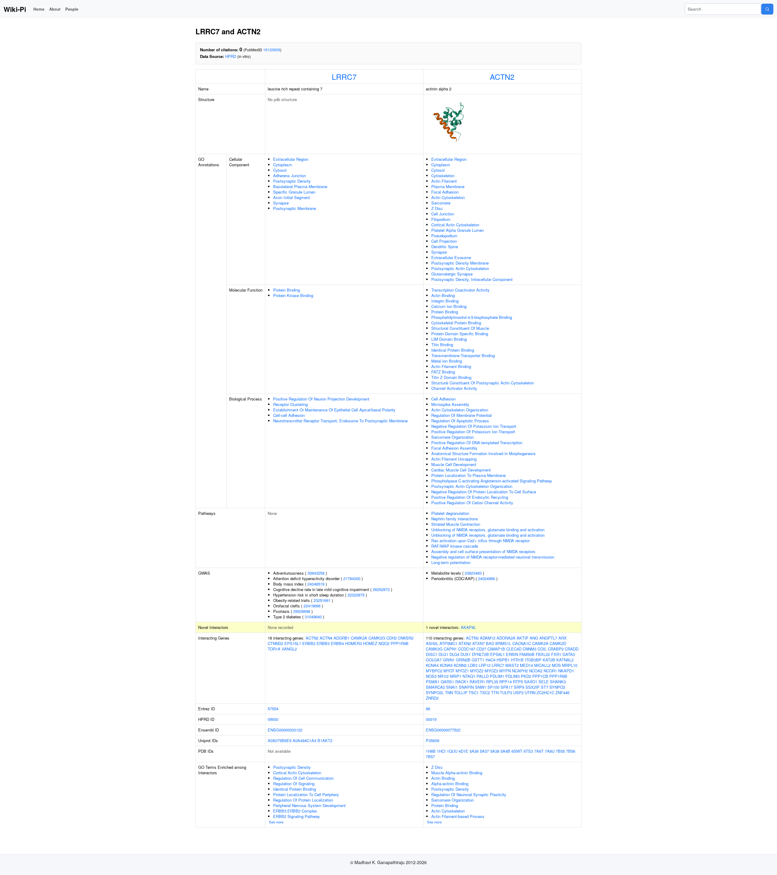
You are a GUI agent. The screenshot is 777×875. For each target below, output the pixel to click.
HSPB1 (503, 660)
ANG (534, 638)
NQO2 (383, 643)
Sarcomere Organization (452, 437)
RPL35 (492, 681)
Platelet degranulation (450, 513)
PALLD (483, 676)
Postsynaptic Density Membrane (460, 263)
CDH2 (391, 638)
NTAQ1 (469, 676)
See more (276, 821)
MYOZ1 (462, 671)
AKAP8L (468, 627)
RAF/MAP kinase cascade (454, 546)
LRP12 (484, 665)
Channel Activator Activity (454, 388)
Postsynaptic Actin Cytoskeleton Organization (471, 486)
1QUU (452, 751)
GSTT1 (478, 660)
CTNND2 (275, 643)
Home (38, 9)
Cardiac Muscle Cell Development (461, 470)
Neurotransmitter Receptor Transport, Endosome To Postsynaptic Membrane (340, 421)
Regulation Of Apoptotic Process (460, 421)
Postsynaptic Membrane (294, 208)
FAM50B (526, 654)
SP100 (493, 687)
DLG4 (454, 654)
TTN (495, 692)
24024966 (486, 578)
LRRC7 (344, 76)
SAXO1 (530, 681)
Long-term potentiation (450, 562)
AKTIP (522, 638)
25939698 (301, 611)
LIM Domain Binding (449, 339)
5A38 (494, 751)
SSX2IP (532, 687)
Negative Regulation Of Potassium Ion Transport (473, 426)
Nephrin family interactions (454, 519)
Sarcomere (440, 203)
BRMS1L (503, 643)
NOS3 (431, 676)
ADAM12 (487, 638)
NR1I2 (443, 676)
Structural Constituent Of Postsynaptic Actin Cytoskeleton (482, 383)
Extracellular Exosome (451, 257)
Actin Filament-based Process (457, 816)
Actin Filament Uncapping (454, 459)
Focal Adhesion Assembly (454, 448)
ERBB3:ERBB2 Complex (295, 811)
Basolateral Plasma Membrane (300, 186)
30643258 (315, 573)
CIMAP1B (496, 649)
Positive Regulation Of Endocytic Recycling (469, 497)
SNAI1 (452, 687)
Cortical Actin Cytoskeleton (455, 225)
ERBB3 (323, 643)
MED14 (526, 665)
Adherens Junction (289, 175)
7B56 (570, 751)
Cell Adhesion (443, 399)
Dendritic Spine (444, 246)
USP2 (518, 692)
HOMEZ (370, 643)
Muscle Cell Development (453, 464)
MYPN (505, 671)
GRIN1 (449, 660)
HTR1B (517, 660)
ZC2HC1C (545, 692)
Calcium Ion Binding (449, 306)
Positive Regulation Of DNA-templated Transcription (476, 442)
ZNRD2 (432, 698)
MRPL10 (569, 665)
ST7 (544, 687)
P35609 (432, 740)
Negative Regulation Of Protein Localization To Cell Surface (483, 492)
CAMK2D (558, 643)
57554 (273, 708)
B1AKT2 (324, 740)
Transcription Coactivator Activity (460, 290)
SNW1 (480, 687)
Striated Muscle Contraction (455, 524)
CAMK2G (376, 638)
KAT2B (549, 660)
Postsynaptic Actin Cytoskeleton (460, 268)
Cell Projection (444, 241)
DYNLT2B (480, 654)
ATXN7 (478, 643)
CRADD (572, 649)
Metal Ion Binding (446, 361)
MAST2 (512, 665)
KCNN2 (460, 665)
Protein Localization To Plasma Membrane (468, 475)
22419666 (312, 606)
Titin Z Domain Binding (451, 377)
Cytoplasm (282, 164)
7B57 (430, 756)
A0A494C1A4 (304, 740)
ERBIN (512, 654)
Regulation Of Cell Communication (303, 778)
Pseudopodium (444, 235)
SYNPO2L (435, 692)
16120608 (271, 49)
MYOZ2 (477, 671)
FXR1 (556, 654)
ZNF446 (562, 692)
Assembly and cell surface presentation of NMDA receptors (483, 551)
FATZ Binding (443, 372)
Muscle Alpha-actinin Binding (456, 772)
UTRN (530, 692)
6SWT (516, 751)
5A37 (484, 751)
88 (428, 708)
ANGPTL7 (548, 638)
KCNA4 (432, 665)
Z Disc (437, 208)
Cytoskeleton (442, 175)
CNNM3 (529, 649)
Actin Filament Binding (451, 366)
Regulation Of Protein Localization (303, 800)
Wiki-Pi (15, 9)
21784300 (351, 578)
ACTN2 (502, 76)
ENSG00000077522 (443, 730)
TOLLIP (460, 692)
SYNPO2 (557, 687)
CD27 (481, 649)
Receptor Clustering (290, 404)
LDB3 (472, 665)
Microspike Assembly (450, 404)
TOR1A (274, 649)
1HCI (441, 751)
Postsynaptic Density (292, 181)
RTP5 (518, 681)
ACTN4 (326, 638)
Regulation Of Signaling (293, 783)
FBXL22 (543, 654)
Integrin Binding (445, 301)
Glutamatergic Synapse (452, 274)
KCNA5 (446, 665)
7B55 (560, 751)
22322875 (356, 595)
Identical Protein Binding (452, 350)
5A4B (505, 751)
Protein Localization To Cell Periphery (306, 794)
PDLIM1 (497, 676)
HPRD (230, 56)
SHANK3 (558, 681)
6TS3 (528, 751)
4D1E (463, 751)
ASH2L (432, 643)
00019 (431, 719)
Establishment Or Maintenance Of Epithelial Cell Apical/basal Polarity (334, 410)
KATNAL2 (565, 660)
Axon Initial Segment (291, 197)
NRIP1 (455, 676)
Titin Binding (442, 344)
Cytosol (280, 170)
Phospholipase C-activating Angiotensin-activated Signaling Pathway (491, 481)
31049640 (313, 617)
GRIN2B (463, 660)
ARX (562, 638)
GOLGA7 (434, 660)
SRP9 (519, 687)
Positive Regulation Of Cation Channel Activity (472, 502)
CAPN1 (450, 649)
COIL (542, 649)
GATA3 (568, 654)
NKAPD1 (566, 671)
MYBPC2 (434, 671)
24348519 (315, 584)
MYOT (448, 671)
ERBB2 (308, 643)
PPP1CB (540, 676)
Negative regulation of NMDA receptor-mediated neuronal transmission (492, 557)
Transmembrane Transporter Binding (463, 355)
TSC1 (474, 692)
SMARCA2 (435, 687)
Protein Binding (286, 290)
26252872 (381, 589)
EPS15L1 (292, 643)
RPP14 (505, 681)
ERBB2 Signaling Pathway (296, 816)
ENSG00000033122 (285, 730)
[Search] (767, 9)
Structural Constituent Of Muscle (460, 328)
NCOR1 (550, 671)
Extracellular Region (290, 159)
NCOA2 (535, 671)
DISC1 (431, 654)
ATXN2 (465, 643)
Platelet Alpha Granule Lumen (457, 230)
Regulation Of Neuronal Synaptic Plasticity (468, 794)
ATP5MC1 (448, 643)
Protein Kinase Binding (293, 295)
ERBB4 (337, 643)
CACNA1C (521, 643)
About (54, 9)
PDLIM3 (512, 676)
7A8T (539, 751)
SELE (543, 681)
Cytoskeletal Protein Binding (456, 323)
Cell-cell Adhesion (289, 415)
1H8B (431, 751)
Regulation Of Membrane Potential (461, 415)
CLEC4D (513, 649)
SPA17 (506, 687)
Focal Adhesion (445, 192)
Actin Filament (444, 181)
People (71, 9)
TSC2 (485, 692)
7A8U (550, 751)
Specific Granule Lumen (294, 192)
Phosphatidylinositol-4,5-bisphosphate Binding (471, 317)
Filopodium (440, 219)
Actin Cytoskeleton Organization (459, 410)
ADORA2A (506, 638)
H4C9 (490, 660)
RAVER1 (477, 681)
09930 (273, 719)
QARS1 (447, 681)
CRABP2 (556, 649)
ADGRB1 (342, 638)
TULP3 (506, 692)
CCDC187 (466, 649)
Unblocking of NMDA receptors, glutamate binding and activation (488, 529)
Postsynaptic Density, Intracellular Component (472, 279)
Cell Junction (442, 214)
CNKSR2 (405, 638)
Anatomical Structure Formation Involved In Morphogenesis (483, 453)
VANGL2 (289, 649)
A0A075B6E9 (279, 740)
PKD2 (526, 676)
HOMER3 (353, 643)
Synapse (281, 203)
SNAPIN (466, 687)
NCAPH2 (520, 671)
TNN (449, 692)
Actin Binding (443, 295)
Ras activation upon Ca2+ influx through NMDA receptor (480, 540)
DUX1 (465, 654)
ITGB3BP (533, 660)
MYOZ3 (491, 671)
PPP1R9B (400, 643)
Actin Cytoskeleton (448, 197)
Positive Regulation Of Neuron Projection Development (321, 399)
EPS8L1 (497, 654)
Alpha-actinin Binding (449, 783)
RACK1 (461, 681)
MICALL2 (542, 665)
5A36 (474, 751)
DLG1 (443, 654)
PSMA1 (432, 681)
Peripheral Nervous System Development (309, 805)
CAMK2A (359, 638)
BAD (490, 643)
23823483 (473, 573)
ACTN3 (472, 638)
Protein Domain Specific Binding (459, 333)
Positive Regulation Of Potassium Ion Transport (473, 431)
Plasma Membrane (447, 186)
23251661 (322, 600)
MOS (556, 665)
